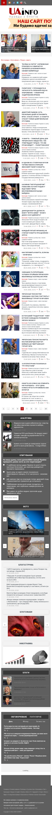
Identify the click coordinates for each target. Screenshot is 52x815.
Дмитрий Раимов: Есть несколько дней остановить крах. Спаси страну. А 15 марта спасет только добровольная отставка (35, 116)
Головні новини (14, 789)
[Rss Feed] (9, 3)
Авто (27, 792)
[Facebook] (13, 3)
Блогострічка (26, 565)
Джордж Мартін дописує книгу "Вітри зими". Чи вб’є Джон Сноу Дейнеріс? (34, 213)
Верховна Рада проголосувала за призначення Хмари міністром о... (13, 49)
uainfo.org (26, 802)
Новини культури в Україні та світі (38, 218)
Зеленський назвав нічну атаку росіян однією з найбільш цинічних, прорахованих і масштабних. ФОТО (26, 532)
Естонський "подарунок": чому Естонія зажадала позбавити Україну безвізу (35, 318)
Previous (2, 44)
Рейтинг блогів (33, 794)
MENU (4, 2)
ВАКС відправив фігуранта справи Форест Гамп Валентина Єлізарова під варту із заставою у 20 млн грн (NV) (27, 586)
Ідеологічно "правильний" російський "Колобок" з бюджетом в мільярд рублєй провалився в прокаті (29, 699)
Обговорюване (19, 717)
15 (46, 409)
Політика (23, 789)
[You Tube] (21, 3)
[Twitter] (17, 3)
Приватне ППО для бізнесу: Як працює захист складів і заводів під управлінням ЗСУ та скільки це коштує (31, 435)
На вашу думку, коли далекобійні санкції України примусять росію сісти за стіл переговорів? (24, 461)
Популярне (35, 717)
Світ (44, 789)
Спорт (41, 792)
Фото (26, 506)
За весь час (40, 721)
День (11, 721)
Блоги (26, 672)
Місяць (26, 721)
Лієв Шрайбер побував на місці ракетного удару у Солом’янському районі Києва (26, 557)
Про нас (6, 808)
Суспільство (30, 789)
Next (49, 44)
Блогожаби (26, 612)
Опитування (26, 455)
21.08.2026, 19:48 (13, 597)
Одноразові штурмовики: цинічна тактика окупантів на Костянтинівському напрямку (29, 678)
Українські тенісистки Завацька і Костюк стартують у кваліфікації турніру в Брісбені (35, 296)
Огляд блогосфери (14, 794)
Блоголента (24, 794)
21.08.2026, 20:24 (13, 573)
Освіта (23, 792)
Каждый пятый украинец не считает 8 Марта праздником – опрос (35, 233)
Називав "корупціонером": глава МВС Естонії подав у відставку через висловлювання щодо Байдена (33, 189)
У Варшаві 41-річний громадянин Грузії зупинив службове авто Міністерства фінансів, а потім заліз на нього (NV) (26, 578)
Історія (17, 792)
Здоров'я (35, 792)
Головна (6, 789)
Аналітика (26, 418)
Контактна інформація (16, 808)
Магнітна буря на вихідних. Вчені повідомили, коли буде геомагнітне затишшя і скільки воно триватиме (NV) (27, 594)
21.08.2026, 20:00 (13, 590)
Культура (6, 792)
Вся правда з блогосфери (10, 60)
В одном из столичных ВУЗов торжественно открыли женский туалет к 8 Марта (35, 165)
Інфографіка (26, 643)
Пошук (22, 60)
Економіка (39, 789)
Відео (5, 794)
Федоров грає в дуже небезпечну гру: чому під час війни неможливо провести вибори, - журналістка (31, 425)
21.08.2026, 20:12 (13, 582)
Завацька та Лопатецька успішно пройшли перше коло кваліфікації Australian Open (35, 274)
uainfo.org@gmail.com (30, 808)
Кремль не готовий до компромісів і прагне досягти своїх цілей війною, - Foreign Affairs (30, 445)
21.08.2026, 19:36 (13, 606)
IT (30, 792)
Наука (12, 792)
